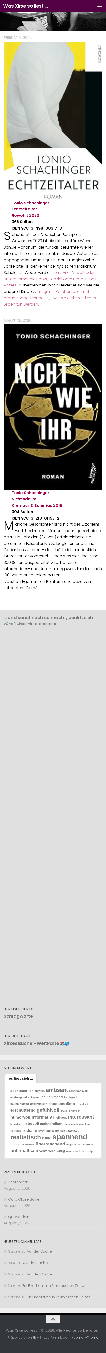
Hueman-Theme (84, 1337)
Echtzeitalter (24, 209)
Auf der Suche (39, 1251)
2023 (34, 215)
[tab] (21, 1078)
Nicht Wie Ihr (24, 499)
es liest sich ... (21, 1078)
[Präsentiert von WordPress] (34, 1337)
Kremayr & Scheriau (32, 505)
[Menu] (100, 6)
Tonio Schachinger (30, 203)
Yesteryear (18, 1182)
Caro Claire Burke (24, 1199)
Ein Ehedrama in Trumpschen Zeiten (54, 1285)
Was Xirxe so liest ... (25, 6)
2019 (57, 505)
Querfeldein (18, 1216)
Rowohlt (20, 215)
